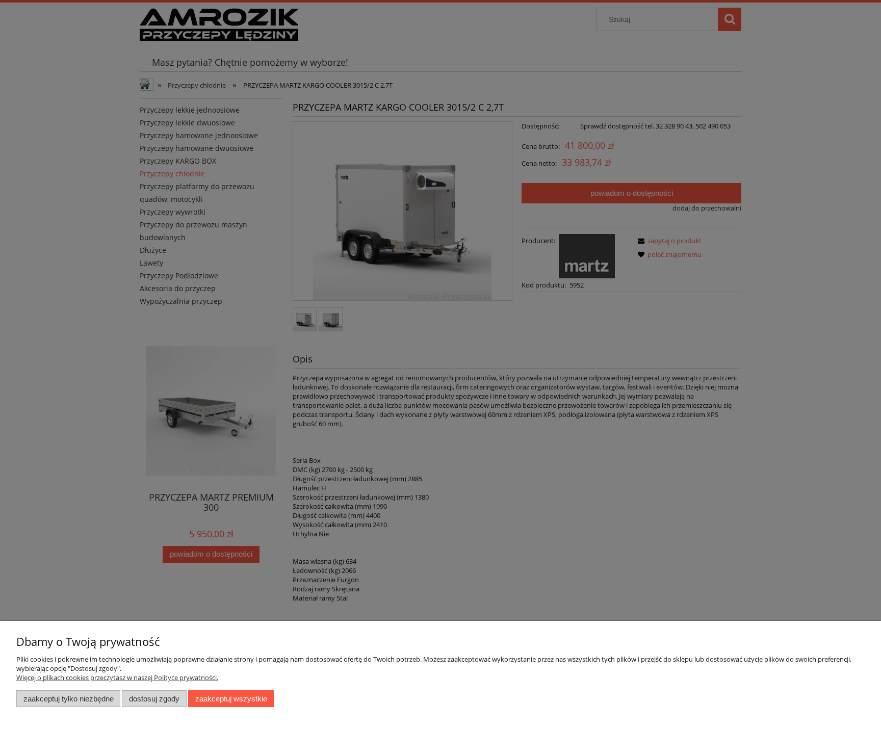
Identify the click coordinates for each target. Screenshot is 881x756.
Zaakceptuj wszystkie (231, 698)
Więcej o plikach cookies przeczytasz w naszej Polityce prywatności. (117, 677)
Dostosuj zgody (154, 698)
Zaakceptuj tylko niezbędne (68, 698)
